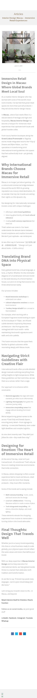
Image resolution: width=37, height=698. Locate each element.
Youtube (29, 618)
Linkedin (5, 618)
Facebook (12, 618)
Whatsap (5, 621)
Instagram (21, 618)
